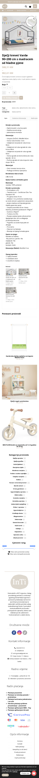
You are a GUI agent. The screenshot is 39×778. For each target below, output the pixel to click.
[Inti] (2, 10)
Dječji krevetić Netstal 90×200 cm (23, 277)
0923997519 (20, 648)
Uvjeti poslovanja (20, 758)
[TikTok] (25, 632)
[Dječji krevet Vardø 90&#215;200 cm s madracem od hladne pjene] (11, 272)
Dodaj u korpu (11, 98)
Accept (5, 775)
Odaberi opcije (9, 452)
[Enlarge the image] (34, 19)
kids (30, 108)
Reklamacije (20, 755)
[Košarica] (30, 6)
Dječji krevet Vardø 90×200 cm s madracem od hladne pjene (11, 278)
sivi (6, 110)
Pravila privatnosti (19, 752)
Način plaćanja (20, 746)
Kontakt (19, 744)
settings (15, 772)
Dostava (19, 741)
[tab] (6, 118)
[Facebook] (14, 632)
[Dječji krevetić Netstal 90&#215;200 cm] (24, 272)
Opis (5, 118)
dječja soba (15, 108)
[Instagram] (19, 632)
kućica (33, 108)
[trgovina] (4, 6)
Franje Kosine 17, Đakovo (20, 656)
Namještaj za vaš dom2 (20, 749)
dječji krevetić (24, 108)
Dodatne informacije (19, 118)
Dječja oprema (16, 112)
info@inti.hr (20, 651)
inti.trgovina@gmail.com (20, 653)
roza (3, 110)
